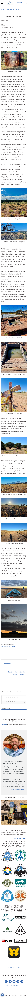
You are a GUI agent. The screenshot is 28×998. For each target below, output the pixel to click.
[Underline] (7, 702)
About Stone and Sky (14, 985)
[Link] (16, 702)
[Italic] (5, 702)
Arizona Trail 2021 (13, 9)
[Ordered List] (10, 702)
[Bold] (3, 702)
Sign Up (4, 724)
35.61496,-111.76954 (8, 647)
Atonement (7, 663)
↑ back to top (14, 967)
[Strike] (8, 702)
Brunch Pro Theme (18, 995)
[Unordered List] (12, 702)
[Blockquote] (14, 702)
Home (3, 9)
